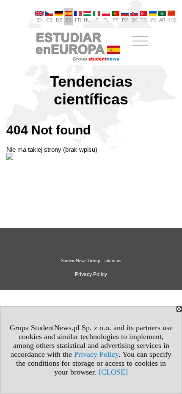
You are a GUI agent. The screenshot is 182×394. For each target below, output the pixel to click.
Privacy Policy (96, 354)
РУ (125, 19)
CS (49, 19)
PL (106, 19)
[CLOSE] (113, 372)
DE (59, 19)
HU (87, 19)
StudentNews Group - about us (91, 260)
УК (153, 19)
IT (96, 19)
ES (69, 19)
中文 (172, 19)
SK (134, 19)
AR (162, 19)
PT (116, 19)
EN (39, 19)
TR (144, 19)
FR (78, 19)
